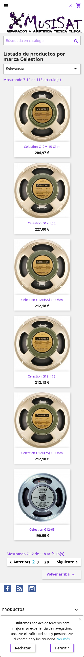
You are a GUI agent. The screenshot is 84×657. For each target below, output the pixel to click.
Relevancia (42, 68)
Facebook (7, 588)
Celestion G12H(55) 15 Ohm (42, 300)
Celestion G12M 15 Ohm (42, 146)
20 (46, 562)
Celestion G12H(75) (42, 376)
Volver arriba (61, 574)
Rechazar (23, 648)
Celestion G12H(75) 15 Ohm (42, 453)
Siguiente (68, 562)
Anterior (18, 562)
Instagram (32, 588)
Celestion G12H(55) (42, 223)
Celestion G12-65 (42, 529)
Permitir (62, 648)
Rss (19, 588)
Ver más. (64, 639)
